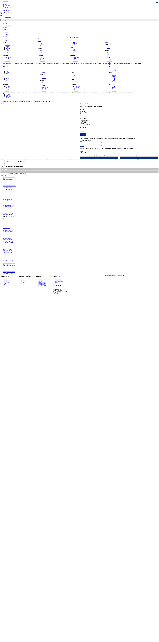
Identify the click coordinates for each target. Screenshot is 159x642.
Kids (6, 40)
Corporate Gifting (24, 282)
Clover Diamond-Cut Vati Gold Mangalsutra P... (9, 227)
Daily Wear (7, 58)
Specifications (4, 169)
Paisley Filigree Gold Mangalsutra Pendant (7, 200)
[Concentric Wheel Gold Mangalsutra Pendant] (9, 212)
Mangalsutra (42, 72)
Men (41, 51)
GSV (4, 6)
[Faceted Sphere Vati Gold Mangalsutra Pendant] (9, 259)
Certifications (6, 281)
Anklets (7, 97)
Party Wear (7, 61)
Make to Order (84, 152)
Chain (106, 42)
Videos (56, 282)
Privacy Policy (40, 281)
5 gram (113, 80)
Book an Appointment (7, 5)
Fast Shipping (6, 10)
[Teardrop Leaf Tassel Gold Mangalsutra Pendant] (9, 271)
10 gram (113, 81)
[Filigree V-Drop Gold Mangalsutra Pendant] (9, 248)
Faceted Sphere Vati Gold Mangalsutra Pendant (8, 261)
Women (7, 39)
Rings (39, 38)
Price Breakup (4, 171)
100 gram (114, 91)
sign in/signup (8, 17)
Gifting (6, 59)
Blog (4, 284)
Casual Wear (8, 57)
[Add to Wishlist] (157, 3)
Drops (6, 47)
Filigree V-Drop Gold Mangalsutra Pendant (7, 250)
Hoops (6, 49)
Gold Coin (114, 69)
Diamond (7, 33)
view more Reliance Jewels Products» (18, 173)
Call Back (5, 4)
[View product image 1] (4, 160)
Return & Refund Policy (42, 279)
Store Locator (6, 3)
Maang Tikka (8, 95)
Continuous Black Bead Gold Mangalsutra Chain (9, 187)
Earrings (5, 27)
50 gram (113, 89)
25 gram (113, 88)
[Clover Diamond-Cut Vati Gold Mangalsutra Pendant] (9, 226)
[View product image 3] (4, 163)
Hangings (7, 48)
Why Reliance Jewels (7, 280)
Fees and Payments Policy (42, 283)
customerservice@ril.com (61, 291)
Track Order (5, 1)
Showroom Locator (58, 280)
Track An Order (23, 280)
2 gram (113, 79)
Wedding (7, 62)
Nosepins (7, 94)
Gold (6, 32)
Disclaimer (40, 286)
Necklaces (74, 69)
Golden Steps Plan (7, 7)
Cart (3, 13)
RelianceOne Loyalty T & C (42, 285)
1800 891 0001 (56, 293)
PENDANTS (6, 66)
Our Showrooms (6, 282)
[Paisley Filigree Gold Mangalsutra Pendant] (9, 198)
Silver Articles (8, 96)
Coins (110, 64)
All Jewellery (6, 22)
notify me (83, 134)
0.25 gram (114, 76)
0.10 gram (114, 75)
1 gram (113, 78)
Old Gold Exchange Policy (42, 282)
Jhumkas (7, 50)
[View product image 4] (4, 164)
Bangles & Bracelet (74, 37)
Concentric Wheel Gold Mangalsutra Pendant (8, 214)
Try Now (138, 157)
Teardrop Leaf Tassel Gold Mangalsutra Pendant (9, 273)
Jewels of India (8, 25)
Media (5, 283)
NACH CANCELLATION (59, 281)
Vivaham (7, 26)
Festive (41, 59)
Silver (6, 34)
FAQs (22, 279)
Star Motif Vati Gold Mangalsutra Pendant (7, 239)
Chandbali (7, 45)
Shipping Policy (40, 280)
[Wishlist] (1, 15)
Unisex (41, 52)
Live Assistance (99, 157)
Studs (6, 51)
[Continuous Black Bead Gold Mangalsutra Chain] (9, 185)
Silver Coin (114, 70)
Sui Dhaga (7, 52)
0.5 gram (114, 77)
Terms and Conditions (41, 284)
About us (5, 279)
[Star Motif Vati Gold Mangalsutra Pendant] (9, 237)
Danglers (7, 46)
